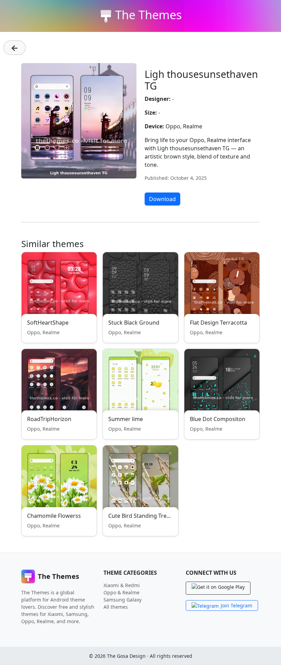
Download (162, 199)
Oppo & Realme (121, 592)
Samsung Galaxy (122, 599)
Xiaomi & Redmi (121, 585)
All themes (115, 607)
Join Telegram (236, 605)
